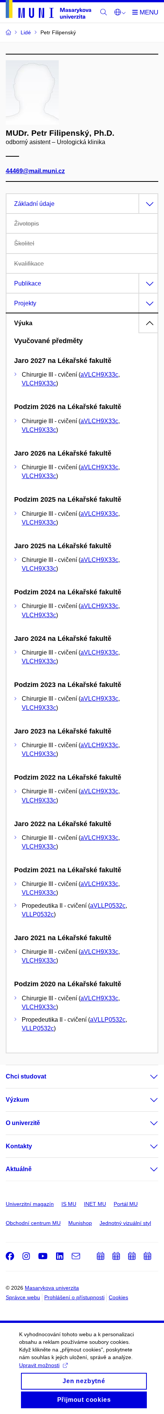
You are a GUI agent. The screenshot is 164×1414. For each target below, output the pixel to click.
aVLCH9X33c (99, 374)
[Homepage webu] (48, 11)
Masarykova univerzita (52, 1288)
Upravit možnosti (39, 1365)
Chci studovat (26, 1076)
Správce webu (23, 1297)
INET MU (95, 1204)
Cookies (118, 1297)
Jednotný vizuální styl (125, 1223)
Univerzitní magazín (30, 1204)
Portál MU (126, 1204)
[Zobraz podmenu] (146, 1076)
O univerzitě (23, 1123)
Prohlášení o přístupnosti (74, 1297)
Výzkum (17, 1099)
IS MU (68, 1204)
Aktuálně (19, 1169)
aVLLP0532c (107, 905)
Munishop (80, 1223)
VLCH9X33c (39, 383)
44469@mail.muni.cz (35, 171)
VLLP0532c (38, 914)
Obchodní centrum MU (33, 1223)
